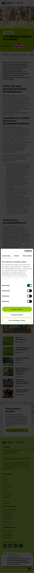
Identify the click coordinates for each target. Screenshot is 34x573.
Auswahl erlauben (17, 315)
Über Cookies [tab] (27, 256)
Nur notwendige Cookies (17, 320)
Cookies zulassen (17, 309)
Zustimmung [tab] (6, 256)
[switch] (29, 290)
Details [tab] (16, 256)
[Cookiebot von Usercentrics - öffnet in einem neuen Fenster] (24, 251)
